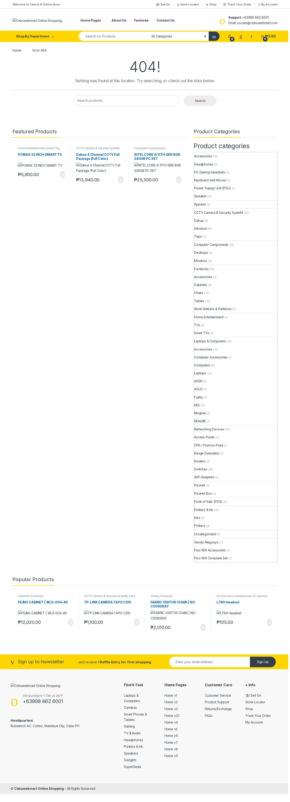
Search (200, 101)
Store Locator (189, 4)
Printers (199, 526)
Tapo (198, 236)
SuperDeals (132, 767)
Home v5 (171, 729)
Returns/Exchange (218, 709)
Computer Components (149, 148)
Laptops (200, 373)
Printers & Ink (203, 510)
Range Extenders (207, 453)
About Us (118, 20)
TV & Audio (132, 733)
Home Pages (90, 20)
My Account (269, 4)
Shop (212, 4)
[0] (229, 36)
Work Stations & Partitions (212, 309)
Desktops (201, 252)
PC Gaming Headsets (209, 172)
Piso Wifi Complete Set (211, 558)
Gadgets (130, 760)
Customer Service (218, 695)
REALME (200, 421)
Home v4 (171, 722)
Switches (200, 469)
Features (141, 20)
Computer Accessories (210, 357)
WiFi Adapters (204, 477)
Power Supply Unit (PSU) (212, 188)
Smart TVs (52, 148)
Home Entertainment (31, 148)
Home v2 (171, 702)
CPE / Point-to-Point (208, 445)
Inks (197, 518)
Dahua (198, 220)
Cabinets (200, 285)
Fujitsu (198, 397)
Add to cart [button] (62, 174)
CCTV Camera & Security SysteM (97, 148)
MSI (197, 405)
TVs (197, 325)
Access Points (204, 437)
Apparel (200, 204)
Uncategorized (205, 534)
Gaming (129, 726)
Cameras (130, 707)
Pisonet (199, 485)
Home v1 (170, 695)
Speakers (131, 753)
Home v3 (171, 709)
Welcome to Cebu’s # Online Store (36, 4)
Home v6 (171, 736)
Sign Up (263, 662)
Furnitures (201, 269)
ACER (198, 381)
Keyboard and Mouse (210, 180)
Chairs (198, 293)
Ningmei (200, 413)
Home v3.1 (171, 716)
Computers (202, 365)
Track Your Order (239, 4)
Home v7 (171, 742)
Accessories (203, 156)
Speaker (200, 196)
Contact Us (166, 20)
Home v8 (171, 749)
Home (16, 50)
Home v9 (171, 756)
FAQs (208, 716)
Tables (199, 301)
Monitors (200, 261)
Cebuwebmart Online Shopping (39, 788)
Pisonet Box (203, 493)
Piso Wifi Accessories (210, 550)
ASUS (198, 389)
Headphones (203, 164)
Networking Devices (209, 429)
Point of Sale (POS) (208, 501)
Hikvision (200, 228)
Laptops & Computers (210, 341)
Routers (199, 461)
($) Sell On (163, 4)
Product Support (217, 702)
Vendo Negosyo (206, 542)
